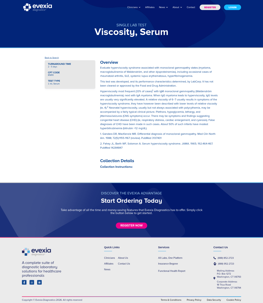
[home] (38, 7)
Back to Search (52, 58)
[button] (134, 9)
